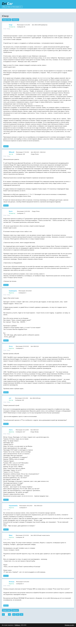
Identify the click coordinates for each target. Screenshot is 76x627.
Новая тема (6, 19)
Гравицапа (13, 291)
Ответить (15, 19)
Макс (11, 535)
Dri (7, 4)
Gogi (10, 25)
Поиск (8, 6)
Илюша (11, 581)
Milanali (11, 152)
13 (21, 614)
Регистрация (15, 6)
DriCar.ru (17, 625)
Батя (10, 211)
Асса (11, 346)
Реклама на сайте (69, 625)
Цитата (6, 146)
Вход (4, 6)
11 (14, 614)
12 (17, 614)
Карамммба (13, 505)
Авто (11, 430)
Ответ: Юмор (6, 28)
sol (10, 398)
